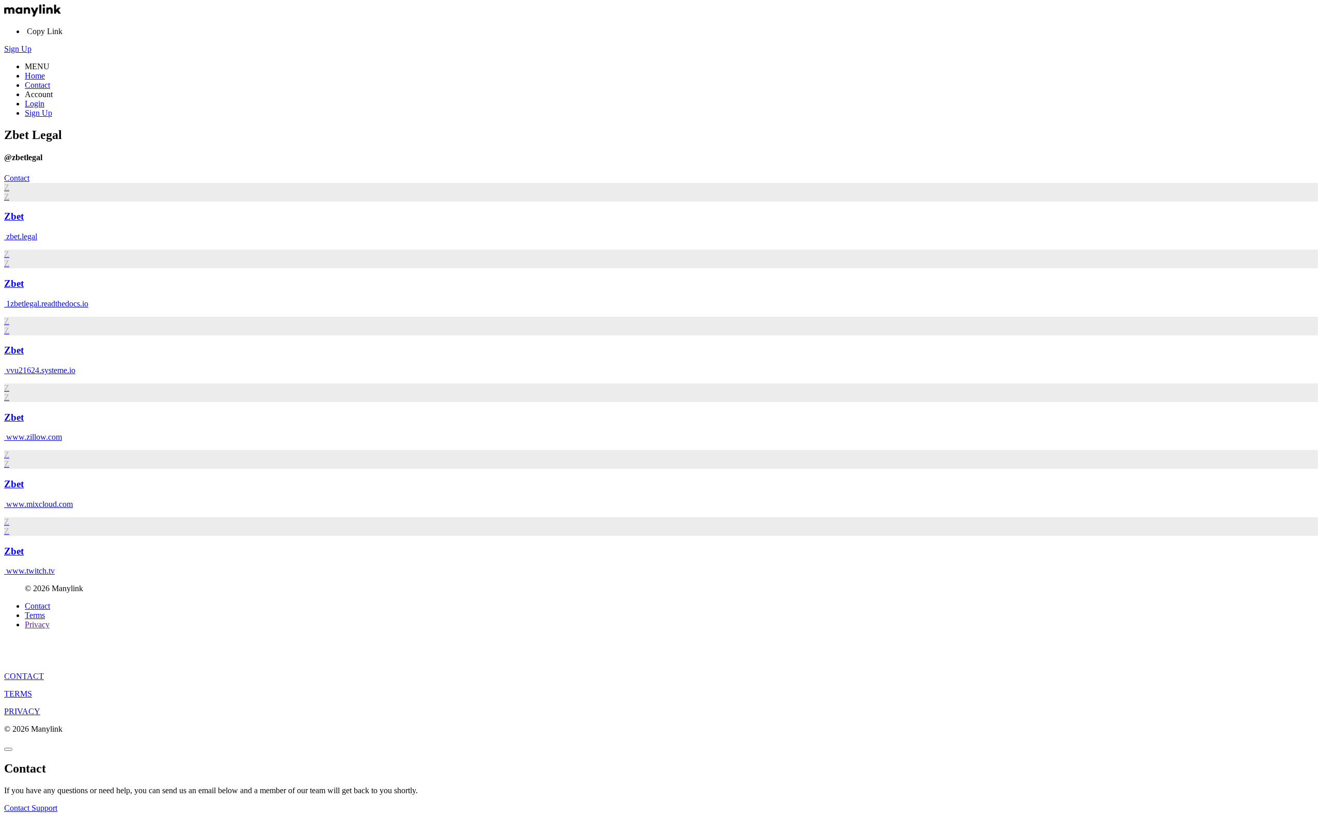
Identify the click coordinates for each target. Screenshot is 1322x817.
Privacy (37, 624)
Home (35, 75)
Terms (35, 615)
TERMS (18, 693)
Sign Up (18, 48)
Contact (37, 85)
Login (34, 103)
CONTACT (24, 676)
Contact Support (30, 808)
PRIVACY (22, 711)
